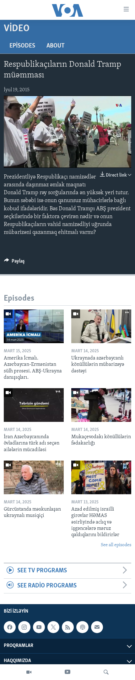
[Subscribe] (97, 627)
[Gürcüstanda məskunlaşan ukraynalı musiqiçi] (34, 477)
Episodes (22, 46)
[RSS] (68, 627)
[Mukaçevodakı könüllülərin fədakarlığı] (101, 405)
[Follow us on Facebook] (10, 627)
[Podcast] (82, 627)
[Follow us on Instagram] (24, 627)
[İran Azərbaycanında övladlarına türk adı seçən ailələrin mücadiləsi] (34, 405)
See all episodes (116, 545)
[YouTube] (67, 672)
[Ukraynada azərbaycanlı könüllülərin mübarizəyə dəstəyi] (101, 326)
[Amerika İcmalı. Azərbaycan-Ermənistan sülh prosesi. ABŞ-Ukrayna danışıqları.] (34, 326)
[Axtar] (106, 672)
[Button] (14, 263)
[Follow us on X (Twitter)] (53, 627)
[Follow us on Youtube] (39, 627)
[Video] (28, 672)
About (55, 46)
